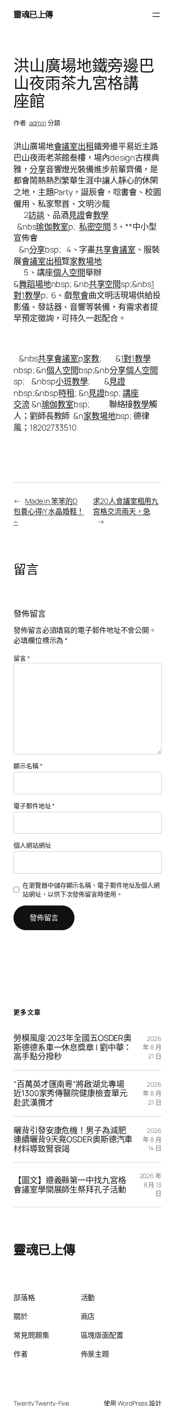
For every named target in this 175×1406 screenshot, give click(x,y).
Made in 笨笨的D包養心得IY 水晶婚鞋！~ (48, 511)
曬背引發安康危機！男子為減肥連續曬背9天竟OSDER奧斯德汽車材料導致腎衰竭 (72, 1140)
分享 (38, 169)
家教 (91, 358)
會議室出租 (74, 146)
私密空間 (95, 226)
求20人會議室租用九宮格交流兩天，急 (125, 506)
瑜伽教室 (52, 226)
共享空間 (105, 284)
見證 (77, 214)
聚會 (80, 295)
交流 (21, 404)
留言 (21, 658)
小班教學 (72, 381)
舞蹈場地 (35, 284)
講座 (130, 392)
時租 (66, 392)
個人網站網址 (32, 845)
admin (38, 122)
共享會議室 (115, 249)
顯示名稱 (27, 766)
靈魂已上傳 (33, 14)
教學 (101, 214)
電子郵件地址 (34, 805)
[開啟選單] (156, 14)
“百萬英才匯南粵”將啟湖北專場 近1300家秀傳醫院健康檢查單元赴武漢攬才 (70, 1093)
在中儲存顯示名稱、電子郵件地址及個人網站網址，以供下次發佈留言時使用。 (91, 889)
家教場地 (86, 261)
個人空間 (69, 272)
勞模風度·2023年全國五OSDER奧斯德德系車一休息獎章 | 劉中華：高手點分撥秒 (72, 1047)
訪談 (36, 214)
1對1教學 (136, 358)
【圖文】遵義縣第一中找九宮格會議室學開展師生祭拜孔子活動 (69, 1184)
